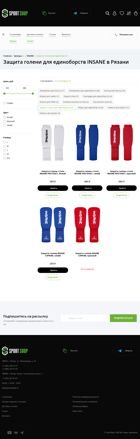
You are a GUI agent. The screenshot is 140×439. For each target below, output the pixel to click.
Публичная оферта (80, 406)
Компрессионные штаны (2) (76, 102)
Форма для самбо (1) (49, 96)
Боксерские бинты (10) (114, 90)
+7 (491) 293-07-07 (10, 366)
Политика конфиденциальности (86, 397)
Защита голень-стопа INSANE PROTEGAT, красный (121, 172)
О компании (15, 34)
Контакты (66, 34)
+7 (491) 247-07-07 (10, 378)
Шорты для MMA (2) (49, 102)
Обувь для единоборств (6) (90, 107)
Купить (53, 188)
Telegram (84, 13)
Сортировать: (46, 81)
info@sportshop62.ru (10, 388)
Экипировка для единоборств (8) (84, 90)
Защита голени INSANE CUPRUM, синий (53, 254)
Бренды (13, 41)
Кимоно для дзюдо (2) (50, 113)
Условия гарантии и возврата (14, 402)
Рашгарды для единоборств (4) (97, 96)
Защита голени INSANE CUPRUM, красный (87, 254)
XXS (43, 160)
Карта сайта (77, 411)
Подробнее (52, 195)
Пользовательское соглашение (85, 402)
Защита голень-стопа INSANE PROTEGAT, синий (87, 172)
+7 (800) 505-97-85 (10, 369)
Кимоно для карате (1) (118, 107)
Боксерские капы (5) (102, 102)
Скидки (30, 41)
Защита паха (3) (71, 96)
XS (48, 160)
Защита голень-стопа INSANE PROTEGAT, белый (53, 172)
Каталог (52, 13)
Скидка (10, 103)
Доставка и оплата (35, 34)
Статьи (52, 34)
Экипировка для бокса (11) (52, 90)
